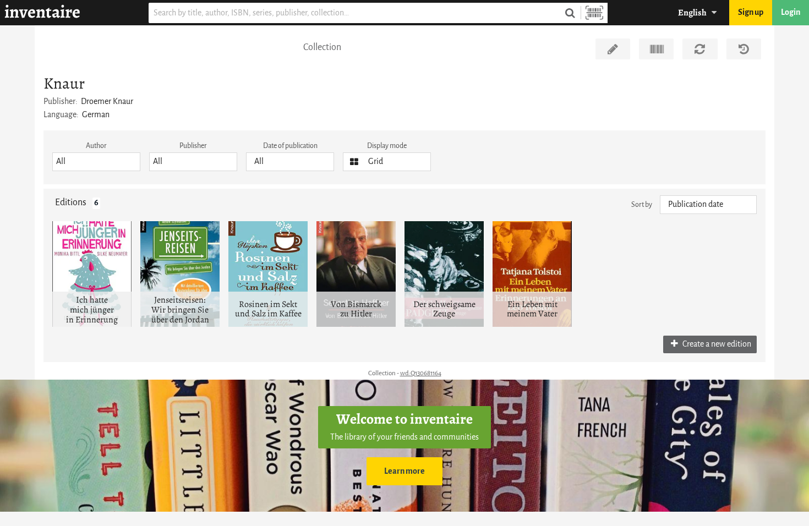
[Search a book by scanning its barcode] (594, 13)
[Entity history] (743, 49)
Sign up (750, 12)
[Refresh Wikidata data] (699, 49)
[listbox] (96, 161)
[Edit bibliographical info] (612, 49)
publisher (193, 145)
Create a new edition (716, 344)
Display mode (387, 145)
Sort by (641, 204)
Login (790, 12)
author (96, 145)
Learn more (404, 471)
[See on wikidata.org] (656, 49)
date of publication (290, 145)
